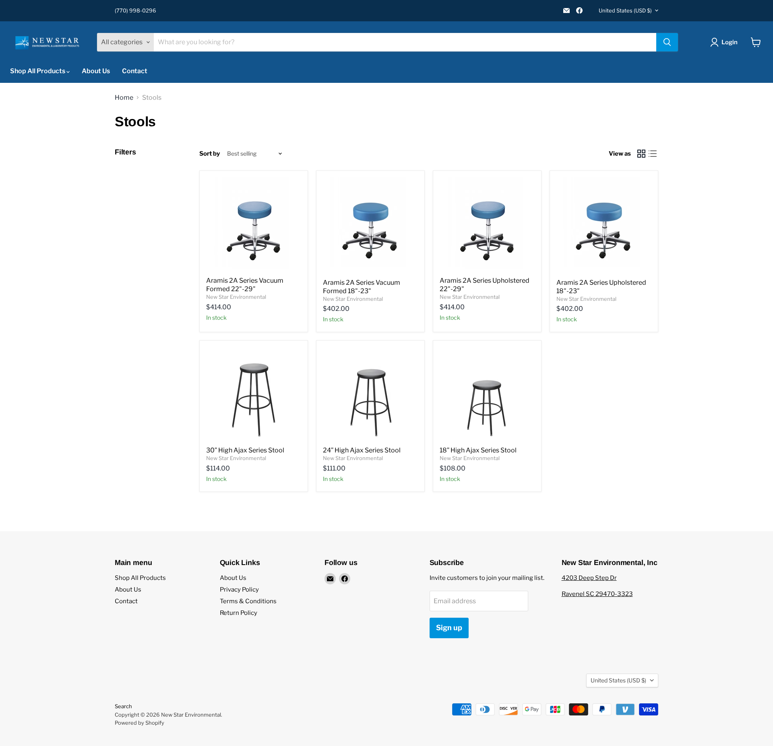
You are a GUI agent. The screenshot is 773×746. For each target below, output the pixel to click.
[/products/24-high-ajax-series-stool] (370, 394)
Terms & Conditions (248, 601)
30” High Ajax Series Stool (245, 450)
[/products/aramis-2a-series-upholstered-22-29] (487, 224)
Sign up (449, 627)
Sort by (209, 153)
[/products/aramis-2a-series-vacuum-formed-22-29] (253, 224)
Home (124, 97)
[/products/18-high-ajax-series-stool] (487, 394)
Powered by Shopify (139, 722)
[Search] (667, 42)
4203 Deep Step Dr (589, 578)
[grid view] (641, 153)
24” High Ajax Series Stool (362, 450)
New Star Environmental (236, 297)
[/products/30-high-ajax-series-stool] (253, 394)
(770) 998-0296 (135, 11)
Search (123, 706)
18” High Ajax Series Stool (478, 450)
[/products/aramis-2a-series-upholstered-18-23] (603, 225)
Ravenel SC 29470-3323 (597, 594)
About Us (96, 71)
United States (625, 10)
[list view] (652, 153)
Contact (134, 71)
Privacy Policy (239, 589)
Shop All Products (38, 71)
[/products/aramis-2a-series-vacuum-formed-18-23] (370, 225)
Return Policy (238, 613)
